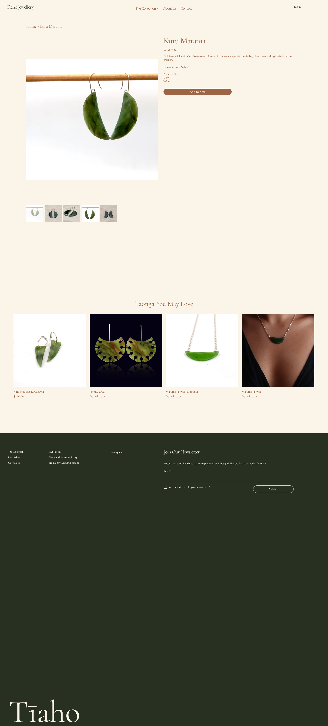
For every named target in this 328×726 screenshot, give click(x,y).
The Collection (16, 451)
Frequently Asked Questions (64, 462)
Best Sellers (14, 457)
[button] (313, 6)
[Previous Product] (8, 350)
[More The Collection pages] (158, 8)
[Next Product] (319, 350)
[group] (163, 356)
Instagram (116, 452)
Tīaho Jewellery (20, 7)
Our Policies (55, 451)
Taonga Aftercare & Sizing (63, 457)
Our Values (14, 462)
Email (167, 471)
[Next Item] (154, 102)
